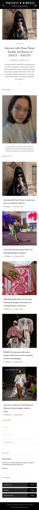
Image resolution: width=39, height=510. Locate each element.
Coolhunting (6, 427)
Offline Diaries (7, 434)
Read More (5, 468)
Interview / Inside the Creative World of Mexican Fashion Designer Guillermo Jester (18, 408)
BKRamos (14, 60)
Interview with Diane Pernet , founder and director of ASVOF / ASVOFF (19, 51)
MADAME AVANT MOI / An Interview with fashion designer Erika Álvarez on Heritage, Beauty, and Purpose (18, 302)
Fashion (19, 43)
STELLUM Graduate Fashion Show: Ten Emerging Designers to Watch (18, 251)
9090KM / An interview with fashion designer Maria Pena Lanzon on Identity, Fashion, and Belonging (18, 355)
